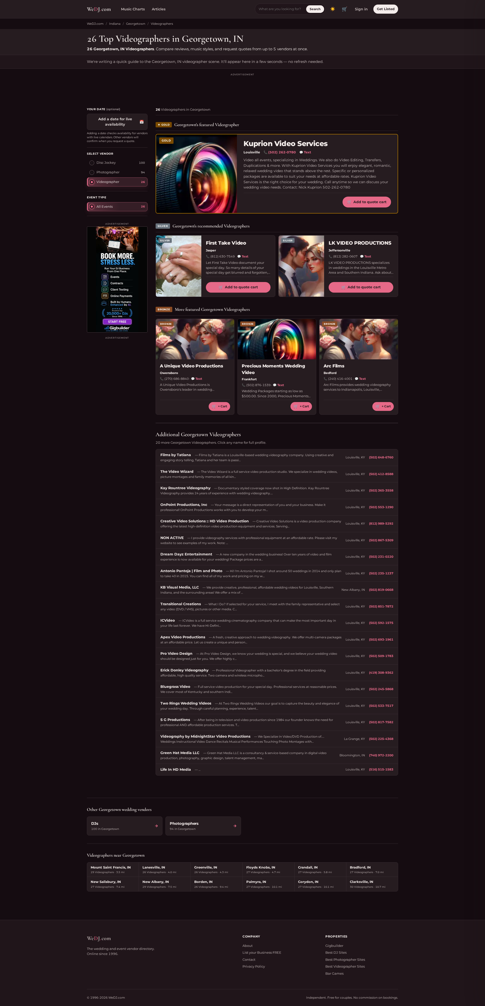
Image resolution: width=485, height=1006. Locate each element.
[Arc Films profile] (359, 339)
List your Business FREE (262, 952)
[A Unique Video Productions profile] (195, 339)
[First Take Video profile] (178, 266)
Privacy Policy (254, 966)
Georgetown (135, 24)
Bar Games (334, 973)
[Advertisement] (242, 88)
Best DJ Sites (336, 952)
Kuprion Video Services (286, 143)
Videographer (107, 182)
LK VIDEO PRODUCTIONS (360, 243)
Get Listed (386, 9)
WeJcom (99, 9)
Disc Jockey (106, 162)
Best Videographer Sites (345, 966)
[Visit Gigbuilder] (117, 279)
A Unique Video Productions (191, 365)
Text (305, 152)
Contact (249, 959)
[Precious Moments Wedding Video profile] (277, 339)
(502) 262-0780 (282, 152)
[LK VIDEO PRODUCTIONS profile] (301, 266)
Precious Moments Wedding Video (273, 369)
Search (315, 9)
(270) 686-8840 (176, 379)
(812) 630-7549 (222, 256)
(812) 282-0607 (345, 256)
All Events (104, 206)
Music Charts (133, 9)
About (248, 946)
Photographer (107, 172)
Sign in (361, 9)
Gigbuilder (334, 946)
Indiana (114, 24)
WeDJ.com (95, 24)
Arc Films (334, 365)
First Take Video (226, 243)
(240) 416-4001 (340, 379)
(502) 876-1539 (258, 385)
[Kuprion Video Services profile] (196, 173)
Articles (158, 9)
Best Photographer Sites (345, 959)
